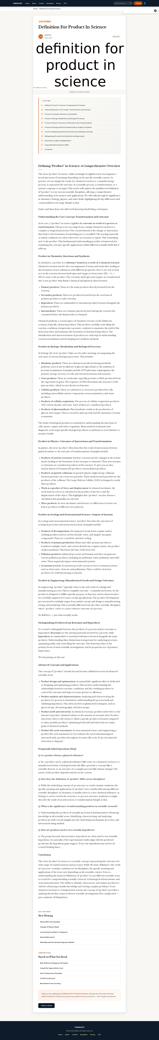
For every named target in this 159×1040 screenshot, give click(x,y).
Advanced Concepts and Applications (58, 141)
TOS (65, 3)
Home (28, 3)
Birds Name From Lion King (50, 983)
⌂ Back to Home (46, 1005)
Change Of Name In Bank (49, 927)
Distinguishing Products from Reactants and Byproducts (64, 136)
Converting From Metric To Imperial (53, 932)
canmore (17, 3)
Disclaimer (50, 3)
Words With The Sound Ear (50, 922)
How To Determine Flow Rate (51, 973)
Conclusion (48, 149)
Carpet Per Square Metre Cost (51, 968)
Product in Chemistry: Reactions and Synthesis (61, 114)
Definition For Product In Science (75, 994)
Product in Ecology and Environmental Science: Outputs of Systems (68, 127)
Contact (41, 3)
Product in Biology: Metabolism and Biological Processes (65, 119)
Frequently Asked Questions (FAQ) (57, 145)
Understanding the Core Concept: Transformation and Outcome (67, 110)
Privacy (58, 3)
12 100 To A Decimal (47, 978)
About (34, 3)
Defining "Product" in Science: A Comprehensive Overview (65, 105)
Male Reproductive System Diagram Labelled (57, 942)
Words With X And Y (47, 937)
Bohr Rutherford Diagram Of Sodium (54, 963)
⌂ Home (138, 3)
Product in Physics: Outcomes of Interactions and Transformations (68, 123)
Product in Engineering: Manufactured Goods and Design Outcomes (69, 132)
